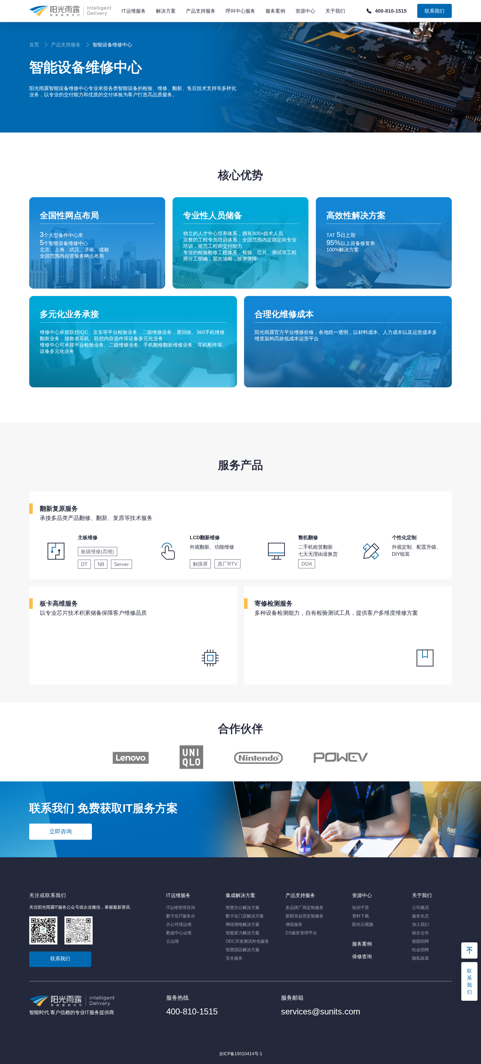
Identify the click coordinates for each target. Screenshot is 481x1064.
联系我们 (434, 11)
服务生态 (420, 916)
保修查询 (362, 956)
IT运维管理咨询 (180, 907)
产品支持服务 (300, 895)
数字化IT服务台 (180, 916)
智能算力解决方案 (243, 932)
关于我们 (422, 895)
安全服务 (234, 958)
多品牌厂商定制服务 (305, 907)
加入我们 (420, 924)
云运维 (172, 941)
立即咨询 (60, 831)
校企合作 (420, 932)
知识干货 (360, 907)
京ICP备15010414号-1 (240, 1053)
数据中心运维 (179, 932)
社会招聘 (420, 949)
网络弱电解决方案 (243, 924)
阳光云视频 (362, 924)
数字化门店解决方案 (245, 916)
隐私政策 (420, 958)
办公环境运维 (179, 924)
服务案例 (362, 944)
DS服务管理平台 (301, 932)
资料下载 (360, 916)
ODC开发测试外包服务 (247, 941)
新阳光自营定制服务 (305, 916)
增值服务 (294, 924)
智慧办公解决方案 (243, 907)
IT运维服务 (178, 895)
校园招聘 (420, 941)
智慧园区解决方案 (243, 949)
